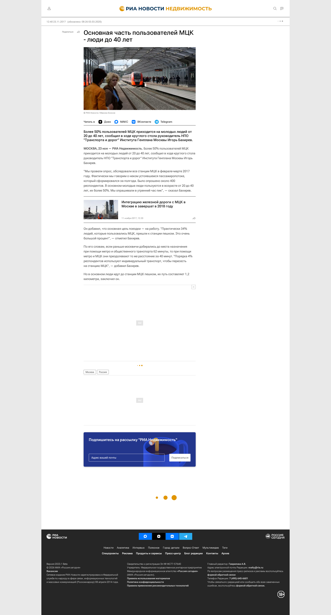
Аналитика (123, 547)
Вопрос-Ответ (191, 547)
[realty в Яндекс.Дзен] (158, 536)
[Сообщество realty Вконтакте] (172, 536)
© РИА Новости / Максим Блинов (99, 113)
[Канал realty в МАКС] (145, 536)
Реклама (127, 553)
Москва (90, 372)
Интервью (139, 547)
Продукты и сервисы (149, 553)
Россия (103, 372)
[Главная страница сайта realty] (165, 8)
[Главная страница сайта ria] (139, 8)
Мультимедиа (211, 547)
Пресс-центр (173, 553)
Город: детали (171, 547)
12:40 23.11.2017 (56, 21)
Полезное (153, 547)
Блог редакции (193, 553)
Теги (224, 547)
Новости (108, 547)
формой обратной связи (221, 574)
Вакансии (52, 571)
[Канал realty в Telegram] (185, 536)
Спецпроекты (110, 553)
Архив (225, 553)
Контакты (212, 553)
